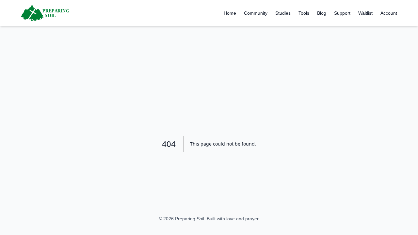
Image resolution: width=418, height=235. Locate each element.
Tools (303, 13)
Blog (321, 13)
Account (388, 13)
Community (255, 13)
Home (230, 13)
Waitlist (365, 13)
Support (342, 13)
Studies (283, 13)
